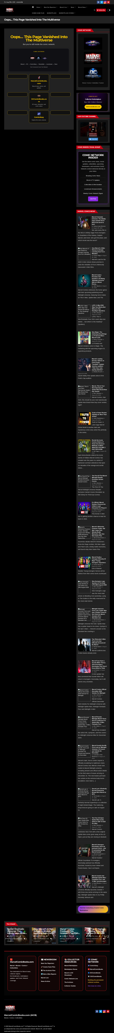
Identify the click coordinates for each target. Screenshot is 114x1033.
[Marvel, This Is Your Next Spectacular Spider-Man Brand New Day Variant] (84, 391)
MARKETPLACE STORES (66, 13)
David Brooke (97, 883)
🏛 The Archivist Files (48, 970)
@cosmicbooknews (99, 537)
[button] (94, 10)
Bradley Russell (98, 371)
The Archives (68, 982)
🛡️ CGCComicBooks (95, 976)
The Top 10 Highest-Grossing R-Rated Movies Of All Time (96, 931)
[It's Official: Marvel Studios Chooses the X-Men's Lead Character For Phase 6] (84, 508)
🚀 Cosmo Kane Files (48, 967)
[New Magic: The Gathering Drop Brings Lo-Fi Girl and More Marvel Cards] (84, 337)
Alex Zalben (96, 726)
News (73, 7)
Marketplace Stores (70, 969)
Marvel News (82, 7)
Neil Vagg (96, 451)
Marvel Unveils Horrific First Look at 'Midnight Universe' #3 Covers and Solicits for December (99, 749)
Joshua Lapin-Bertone (100, 226)
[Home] (33, 7)
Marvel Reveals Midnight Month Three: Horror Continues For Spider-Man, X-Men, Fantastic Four (99, 720)
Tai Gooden (97, 796)
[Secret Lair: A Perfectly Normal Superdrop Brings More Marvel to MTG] (84, 794)
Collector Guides (70, 986)
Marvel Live (63, 7)
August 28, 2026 (14, 936)
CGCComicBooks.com (93, 106)
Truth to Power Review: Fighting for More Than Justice (99, 414)
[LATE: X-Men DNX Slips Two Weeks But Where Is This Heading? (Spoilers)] (84, 311)
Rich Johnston (97, 312)
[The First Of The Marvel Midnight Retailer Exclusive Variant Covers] (84, 481)
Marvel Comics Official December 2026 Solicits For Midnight (99, 691)
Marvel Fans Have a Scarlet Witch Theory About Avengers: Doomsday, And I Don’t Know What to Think (99, 664)
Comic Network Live (71, 978)
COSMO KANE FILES (38, 13)
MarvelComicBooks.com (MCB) (20, 1015)
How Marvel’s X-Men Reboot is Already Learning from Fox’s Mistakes (43, 932)
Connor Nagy (97, 255)
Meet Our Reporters (50, 7)
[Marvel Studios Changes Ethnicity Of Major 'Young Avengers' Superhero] (84, 562)
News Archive (45, 981)
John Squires (97, 286)
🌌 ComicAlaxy (93, 965)
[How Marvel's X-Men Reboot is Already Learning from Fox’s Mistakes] (84, 253)
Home (38, 7)
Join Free (93, 199)
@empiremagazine (99, 854)
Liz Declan (96, 670)
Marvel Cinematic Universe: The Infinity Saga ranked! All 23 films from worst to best (99, 220)
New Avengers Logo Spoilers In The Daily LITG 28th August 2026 (99, 583)
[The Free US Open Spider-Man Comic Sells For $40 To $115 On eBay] (84, 823)
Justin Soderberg (98, 418)
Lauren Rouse (97, 564)
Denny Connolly (98, 339)
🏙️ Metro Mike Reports (48, 974)
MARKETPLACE (51, 13)
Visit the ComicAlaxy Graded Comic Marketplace (92, 909)
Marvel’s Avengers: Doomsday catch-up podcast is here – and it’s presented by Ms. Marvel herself (99, 848)
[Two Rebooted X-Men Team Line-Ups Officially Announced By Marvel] (84, 645)
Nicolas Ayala (97, 646)
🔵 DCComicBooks (94, 973)
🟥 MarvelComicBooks (95, 969)
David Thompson (98, 509)
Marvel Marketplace (70, 965)
